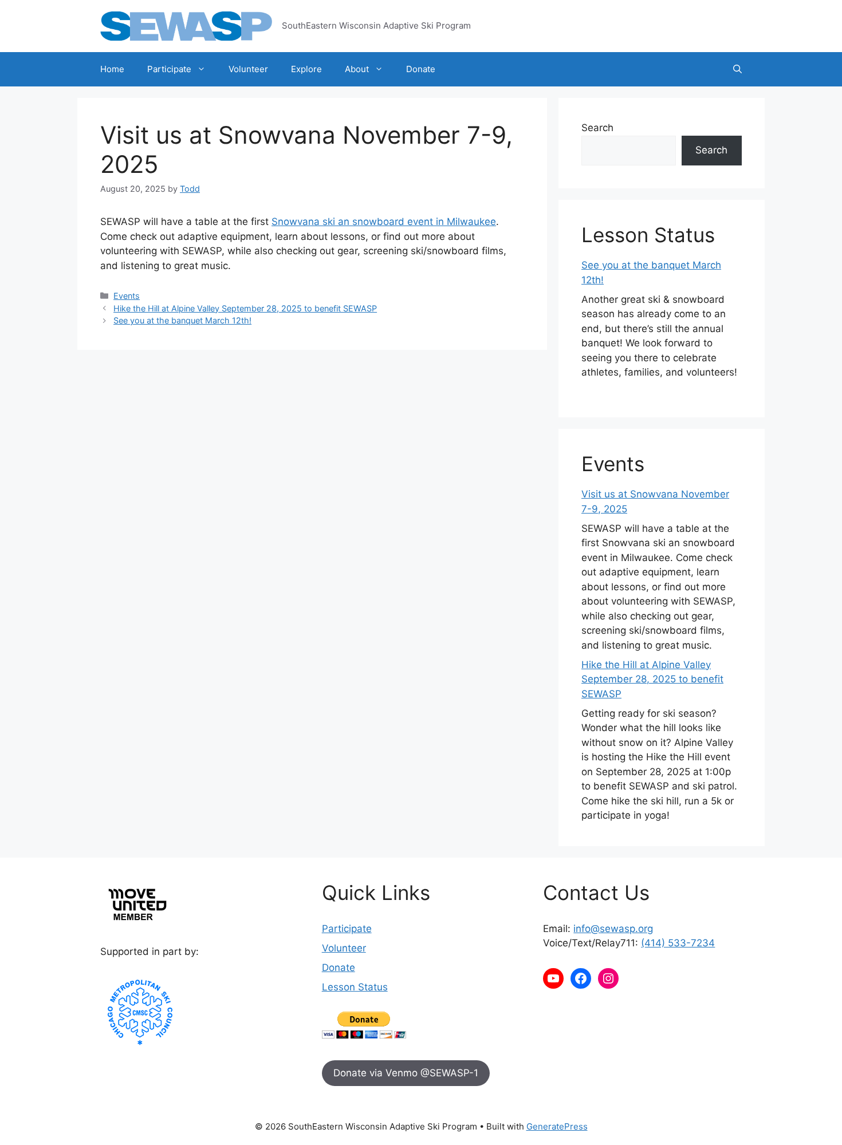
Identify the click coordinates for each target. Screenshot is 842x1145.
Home (112, 69)
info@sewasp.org (613, 928)
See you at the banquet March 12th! (182, 320)
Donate (420, 69)
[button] (737, 69)
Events (126, 296)
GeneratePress (557, 1126)
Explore (306, 69)
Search (597, 127)
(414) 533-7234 (678, 943)
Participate (169, 69)
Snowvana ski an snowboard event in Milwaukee (384, 221)
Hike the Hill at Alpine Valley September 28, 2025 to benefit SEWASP (245, 308)
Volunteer (248, 69)
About (357, 69)
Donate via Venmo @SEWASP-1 (405, 1073)
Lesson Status (355, 987)
